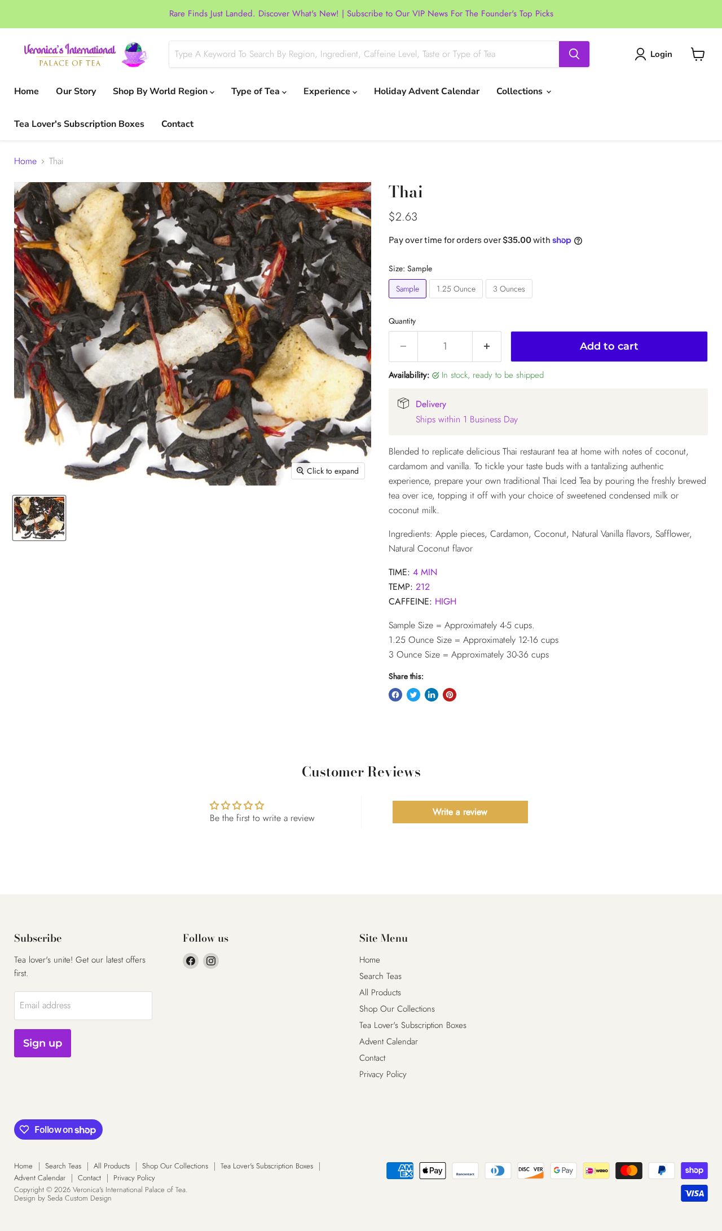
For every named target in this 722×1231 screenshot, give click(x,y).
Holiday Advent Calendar (426, 91)
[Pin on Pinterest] (449, 694)
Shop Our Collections (397, 1009)
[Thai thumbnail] (39, 518)
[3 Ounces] (510, 300)
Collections (520, 91)
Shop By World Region (161, 91)
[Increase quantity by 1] (487, 346)
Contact (177, 124)
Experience (328, 91)
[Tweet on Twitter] (413, 694)
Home (26, 91)
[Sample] (409, 300)
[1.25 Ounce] (457, 300)
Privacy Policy (383, 1074)
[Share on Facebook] (395, 694)
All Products (380, 992)
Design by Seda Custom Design (63, 1198)
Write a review (460, 811)
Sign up (42, 1043)
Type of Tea (256, 91)
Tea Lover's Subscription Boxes (79, 124)
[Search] (574, 54)
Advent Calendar (388, 1041)
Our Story (76, 91)
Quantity (402, 320)
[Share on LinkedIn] (431, 694)
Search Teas (380, 976)
